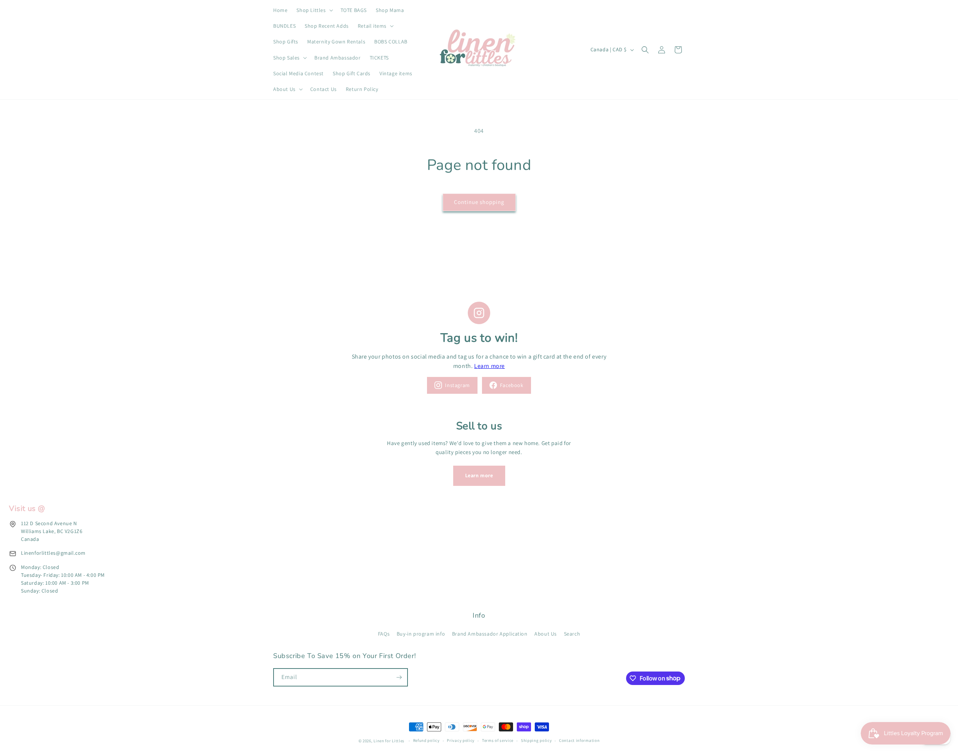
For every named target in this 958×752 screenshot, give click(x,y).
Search (572, 633)
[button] (314, 10)
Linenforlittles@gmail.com (53, 552)
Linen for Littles (389, 740)
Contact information (579, 740)
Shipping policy (536, 740)
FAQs (384, 633)
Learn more (489, 366)
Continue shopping (479, 201)
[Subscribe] (399, 677)
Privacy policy (461, 740)
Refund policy (426, 740)
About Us (545, 633)
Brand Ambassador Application (490, 633)
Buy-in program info (421, 633)
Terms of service (497, 740)
